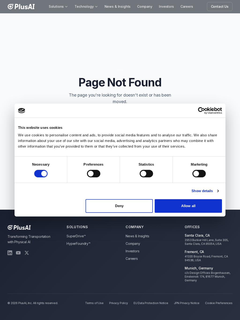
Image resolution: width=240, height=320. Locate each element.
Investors (166, 6)
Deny (119, 206)
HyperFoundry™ (78, 244)
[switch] (93, 173)
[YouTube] (18, 252)
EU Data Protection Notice (151, 303)
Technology (84, 6)
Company (144, 6)
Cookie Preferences (218, 303)
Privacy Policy (118, 303)
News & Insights (118, 6)
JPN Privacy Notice (186, 303)
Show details (202, 191)
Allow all (188, 206)
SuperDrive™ (76, 236)
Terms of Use (94, 303)
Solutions (56, 6)
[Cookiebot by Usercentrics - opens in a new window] (201, 110)
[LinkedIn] (10, 252)
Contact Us (220, 6)
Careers (186, 6)
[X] (26, 252)
